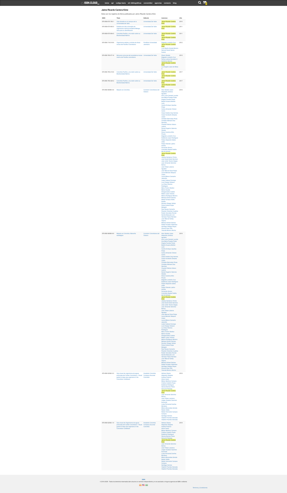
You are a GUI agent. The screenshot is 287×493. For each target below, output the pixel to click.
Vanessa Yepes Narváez (168, 217)
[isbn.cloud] (90, 3)
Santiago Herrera (166, 416)
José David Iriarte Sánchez (169, 159)
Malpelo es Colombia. (123, 90)
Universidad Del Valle (150, 21)
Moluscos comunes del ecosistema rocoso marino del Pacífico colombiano (129, 56)
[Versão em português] (146, 486)
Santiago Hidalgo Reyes (168, 226)
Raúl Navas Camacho (168, 209)
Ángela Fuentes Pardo (168, 99)
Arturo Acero (165, 379)
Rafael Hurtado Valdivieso (169, 224)
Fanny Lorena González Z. (169, 59)
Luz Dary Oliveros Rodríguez (166, 185)
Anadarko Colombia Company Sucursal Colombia (150, 375)
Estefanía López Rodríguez (169, 138)
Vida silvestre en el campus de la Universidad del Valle (127, 22)
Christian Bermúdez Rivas (169, 119)
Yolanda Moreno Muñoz (168, 230)
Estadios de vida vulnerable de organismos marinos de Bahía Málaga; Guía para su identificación (128, 28)
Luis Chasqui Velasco (168, 182)
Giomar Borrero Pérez (168, 387)
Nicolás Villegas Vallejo (168, 203)
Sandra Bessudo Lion (168, 215)
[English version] (143, 486)
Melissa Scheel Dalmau (168, 197)
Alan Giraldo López (167, 90)
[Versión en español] (140, 486)
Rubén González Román (169, 213)
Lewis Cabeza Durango (168, 180)
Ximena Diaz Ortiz (166, 228)
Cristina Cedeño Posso (168, 383)
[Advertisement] (89, 41)
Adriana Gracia (166, 373)
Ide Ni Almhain (165, 151)
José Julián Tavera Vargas (169, 161)
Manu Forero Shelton (167, 188)
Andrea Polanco (166, 377)
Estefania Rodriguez (167, 385)
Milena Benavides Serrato (169, 408)
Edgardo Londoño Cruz (168, 42)
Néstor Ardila (165, 410)
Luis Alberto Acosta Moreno (169, 48)
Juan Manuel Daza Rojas (169, 171)
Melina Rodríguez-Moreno (169, 196)
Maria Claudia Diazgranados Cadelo (168, 191)
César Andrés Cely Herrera (169, 113)
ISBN (143, 479)
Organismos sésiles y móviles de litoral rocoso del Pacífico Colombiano (128, 43)
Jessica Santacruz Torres (169, 157)
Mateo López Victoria (167, 194)
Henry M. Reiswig (166, 389)
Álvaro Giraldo (165, 55)
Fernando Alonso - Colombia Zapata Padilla (169, 148)
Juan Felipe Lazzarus (168, 398)
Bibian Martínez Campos (168, 381)
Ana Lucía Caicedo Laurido (169, 95)
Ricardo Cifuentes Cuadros (169, 211)
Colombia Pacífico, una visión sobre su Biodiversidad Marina (128, 34)
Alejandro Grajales (167, 375)
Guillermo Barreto (166, 61)
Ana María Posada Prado (169, 97)
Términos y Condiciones (200, 488)
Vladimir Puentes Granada (169, 418)
